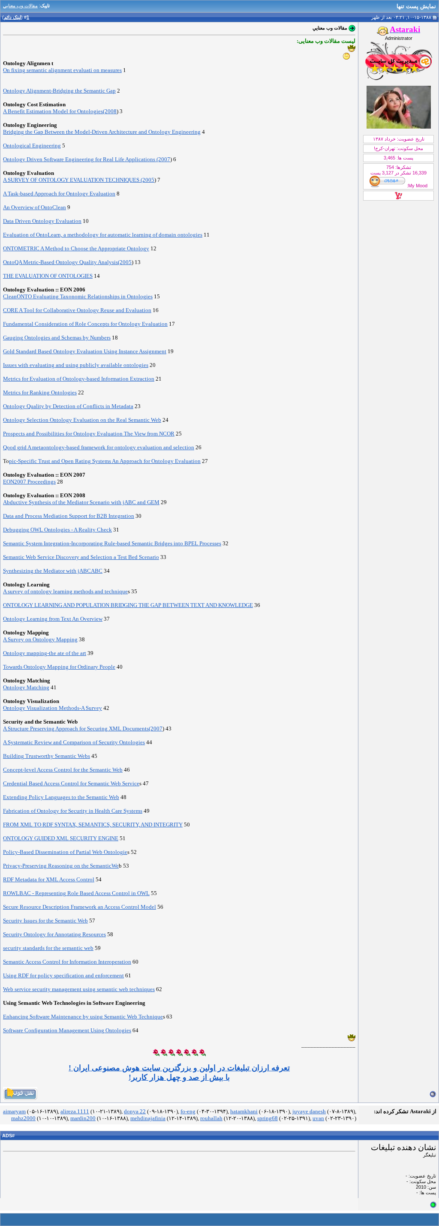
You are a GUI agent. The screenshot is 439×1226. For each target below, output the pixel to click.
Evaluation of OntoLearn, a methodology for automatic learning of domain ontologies (102, 234)
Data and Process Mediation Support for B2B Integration (68, 516)
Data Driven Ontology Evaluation (42, 221)
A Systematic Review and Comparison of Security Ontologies (74, 742)
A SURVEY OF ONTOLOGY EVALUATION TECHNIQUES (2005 (78, 180)
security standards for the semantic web (48, 948)
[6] (346, 56)
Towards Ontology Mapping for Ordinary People (59, 667)
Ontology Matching (26, 687)
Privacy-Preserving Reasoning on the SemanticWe (61, 865)
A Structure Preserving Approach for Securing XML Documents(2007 (82, 728)
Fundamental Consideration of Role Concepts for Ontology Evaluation (85, 324)
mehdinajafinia (147, 1118)
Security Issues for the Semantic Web (45, 920)
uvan (318, 1118)
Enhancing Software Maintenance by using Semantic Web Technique (83, 1016)
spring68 (267, 1118)
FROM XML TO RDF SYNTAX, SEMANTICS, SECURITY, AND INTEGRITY (93, 824)
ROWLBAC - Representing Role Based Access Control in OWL (76, 893)
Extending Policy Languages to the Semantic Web (61, 797)
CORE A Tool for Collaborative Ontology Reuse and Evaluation (77, 310)
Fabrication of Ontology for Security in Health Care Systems (72, 811)
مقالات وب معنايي (20, 5)
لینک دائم (12, 17)
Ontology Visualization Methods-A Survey (52, 708)
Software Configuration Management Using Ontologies (67, 1030)
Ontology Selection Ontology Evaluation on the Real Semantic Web (82, 420)
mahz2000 (23, 1118)
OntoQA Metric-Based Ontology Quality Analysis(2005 (67, 262)
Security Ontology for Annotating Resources (54, 934)
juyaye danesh (309, 1111)
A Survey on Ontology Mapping (40, 639)
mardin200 (83, 1118)
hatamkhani (244, 1111)
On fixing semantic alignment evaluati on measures (62, 70)
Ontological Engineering (32, 145)
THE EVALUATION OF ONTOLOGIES (48, 276)
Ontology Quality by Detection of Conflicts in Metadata (68, 406)
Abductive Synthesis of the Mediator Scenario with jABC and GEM (81, 502)
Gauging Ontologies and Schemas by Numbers (57, 337)
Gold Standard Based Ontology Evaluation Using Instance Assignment (84, 351)
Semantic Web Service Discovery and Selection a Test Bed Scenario (81, 557)
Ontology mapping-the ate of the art (44, 653)
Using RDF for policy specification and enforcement (63, 975)
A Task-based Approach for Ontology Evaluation (59, 193)
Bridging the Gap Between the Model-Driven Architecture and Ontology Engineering (102, 132)
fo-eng (187, 1111)
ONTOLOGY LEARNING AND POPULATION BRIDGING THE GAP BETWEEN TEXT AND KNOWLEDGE (128, 605)
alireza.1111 (74, 1111)
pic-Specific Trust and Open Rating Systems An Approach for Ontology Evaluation (105, 461)
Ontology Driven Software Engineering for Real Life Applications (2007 (86, 159)
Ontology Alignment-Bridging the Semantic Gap (59, 90)
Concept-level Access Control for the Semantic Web (63, 769)
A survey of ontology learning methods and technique (65, 591)
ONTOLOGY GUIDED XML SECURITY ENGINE (60, 838)
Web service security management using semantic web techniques (79, 989)
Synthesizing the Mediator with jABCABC (52, 571)
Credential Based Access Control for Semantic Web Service (71, 783)
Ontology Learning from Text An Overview (52, 619)
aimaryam (14, 1111)
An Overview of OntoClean (34, 207)
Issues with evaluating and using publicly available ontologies (75, 365)
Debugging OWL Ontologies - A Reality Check (57, 529)
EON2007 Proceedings (29, 481)
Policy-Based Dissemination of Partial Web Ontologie (65, 852)
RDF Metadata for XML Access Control (48, 879)
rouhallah (211, 1118)
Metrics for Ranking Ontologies (40, 392)
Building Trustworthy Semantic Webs (46, 756)
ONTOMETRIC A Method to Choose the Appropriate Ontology (76, 248)
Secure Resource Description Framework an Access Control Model (79, 907)
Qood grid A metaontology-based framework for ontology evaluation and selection (98, 447)
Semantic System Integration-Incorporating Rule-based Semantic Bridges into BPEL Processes (112, 543)
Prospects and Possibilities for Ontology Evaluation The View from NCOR (88, 433)
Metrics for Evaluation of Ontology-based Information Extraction (78, 379)
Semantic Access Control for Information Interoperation (67, 962)
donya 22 (135, 1111)
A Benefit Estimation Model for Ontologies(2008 (60, 111)
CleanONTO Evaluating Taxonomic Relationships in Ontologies (78, 296)
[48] (351, 48)
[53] (202, 1052)
